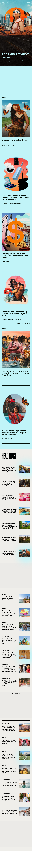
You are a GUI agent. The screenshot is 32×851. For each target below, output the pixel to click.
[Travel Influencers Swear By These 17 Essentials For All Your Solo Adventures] (16, 181)
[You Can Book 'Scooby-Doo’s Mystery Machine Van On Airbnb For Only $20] (16, 641)
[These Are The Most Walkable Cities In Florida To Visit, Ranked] (16, 598)
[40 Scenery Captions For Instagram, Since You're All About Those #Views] (16, 771)
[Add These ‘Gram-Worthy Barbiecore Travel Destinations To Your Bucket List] (16, 498)
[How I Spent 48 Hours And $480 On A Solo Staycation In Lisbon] (16, 239)
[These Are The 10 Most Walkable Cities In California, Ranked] (16, 554)
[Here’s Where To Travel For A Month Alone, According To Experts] (16, 540)
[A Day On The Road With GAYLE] (16, 123)
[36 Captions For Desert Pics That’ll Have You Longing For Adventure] (16, 813)
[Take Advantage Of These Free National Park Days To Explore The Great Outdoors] (16, 728)
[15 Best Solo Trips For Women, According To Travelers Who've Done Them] (16, 356)
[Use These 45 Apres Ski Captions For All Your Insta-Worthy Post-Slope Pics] (16, 683)
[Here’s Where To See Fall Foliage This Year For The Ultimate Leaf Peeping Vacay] (16, 469)
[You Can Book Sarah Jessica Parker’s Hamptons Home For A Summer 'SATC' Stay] (16, 526)
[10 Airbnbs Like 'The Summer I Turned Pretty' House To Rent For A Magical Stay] (16, 627)
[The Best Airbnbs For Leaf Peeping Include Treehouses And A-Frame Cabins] (16, 484)
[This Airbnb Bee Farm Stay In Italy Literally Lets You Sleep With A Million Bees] (16, 655)
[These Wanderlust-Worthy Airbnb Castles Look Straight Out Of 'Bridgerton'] (16, 757)
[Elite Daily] (5, 3)
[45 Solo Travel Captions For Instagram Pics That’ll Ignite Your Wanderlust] (16, 415)
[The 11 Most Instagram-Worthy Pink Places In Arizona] (16, 743)
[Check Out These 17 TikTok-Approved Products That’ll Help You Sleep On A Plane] (16, 669)
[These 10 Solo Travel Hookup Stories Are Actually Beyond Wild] (16, 297)
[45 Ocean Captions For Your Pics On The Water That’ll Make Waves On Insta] (16, 785)
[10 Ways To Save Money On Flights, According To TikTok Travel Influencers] (16, 613)
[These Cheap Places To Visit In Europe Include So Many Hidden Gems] (16, 512)
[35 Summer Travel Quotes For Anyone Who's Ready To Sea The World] (16, 799)
